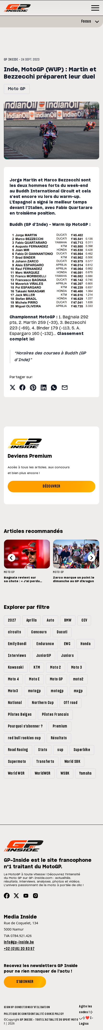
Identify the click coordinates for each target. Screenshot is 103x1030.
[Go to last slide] (11, 557)
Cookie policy (54, 1013)
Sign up (9, 1007)
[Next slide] (91, 557)
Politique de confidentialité (24, 1013)
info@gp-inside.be (19, 942)
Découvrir (51, 486)
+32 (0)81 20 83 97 (19, 949)
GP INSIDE (11, 59)
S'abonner (25, 982)
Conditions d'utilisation (32, 1007)
